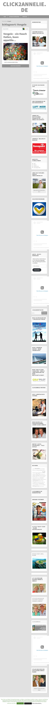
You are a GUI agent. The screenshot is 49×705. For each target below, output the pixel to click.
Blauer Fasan (34, 470)
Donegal (40, 470)
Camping (37, 470)
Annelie (26, 29)
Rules (37, 482)
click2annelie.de (24, 7)
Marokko (34, 476)
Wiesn (43, 486)
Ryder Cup (39, 482)
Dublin (43, 470)
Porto (42, 480)
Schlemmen (36, 166)
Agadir (33, 468)
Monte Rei (41, 476)
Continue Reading (16, 66)
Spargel (33, 483)
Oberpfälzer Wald (39, 479)
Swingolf (33, 484)
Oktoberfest (44, 479)
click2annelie (36, 621)
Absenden (36, 270)
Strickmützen (41, 483)
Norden (34, 479)
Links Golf (41, 475)
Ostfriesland (35, 480)
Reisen (35, 165)
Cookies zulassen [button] (20, 703)
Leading (37, 475)
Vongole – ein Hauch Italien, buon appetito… (15, 37)
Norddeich (42, 477)
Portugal (34, 482)
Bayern (41, 468)
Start (5, 16)
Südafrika (36, 484)
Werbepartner (35, 486)
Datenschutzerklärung (14, 16)
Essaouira (40, 472)
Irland (33, 475)
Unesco (43, 484)
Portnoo (40, 480)
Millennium (37, 476)
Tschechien (40, 484)
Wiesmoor (40, 486)
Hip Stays (38, 473)
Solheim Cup (43, 482)
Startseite (4, 21)
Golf (34, 163)
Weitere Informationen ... (37, 703)
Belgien (43, 468)
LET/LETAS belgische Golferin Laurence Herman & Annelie (38, 600)
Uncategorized (37, 167)
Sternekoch (37, 483)
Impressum (24, 16)
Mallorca (44, 475)
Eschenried (37, 472)
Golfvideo (34, 473)
